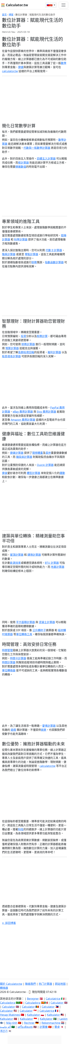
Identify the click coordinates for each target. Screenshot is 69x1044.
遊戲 (13, 730)
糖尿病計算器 (24, 457)
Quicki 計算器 (45, 465)
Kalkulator (33, 1015)
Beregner (33, 998)
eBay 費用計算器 (23, 411)
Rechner (29, 1023)
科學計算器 (20, 239)
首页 (4, 14)
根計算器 (23, 162)
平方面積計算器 (25, 622)
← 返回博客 (9, 923)
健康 (20, 67)
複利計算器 (54, 352)
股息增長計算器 (11, 356)
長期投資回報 (26, 352)
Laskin (63, 1019)
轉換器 (4, 988)
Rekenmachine (51, 1023)
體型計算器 (33, 473)
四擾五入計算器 (46, 158)
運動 (62, 473)
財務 (34, 262)
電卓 (57, 1027)
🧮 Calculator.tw (14, 5)
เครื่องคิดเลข (25, 1027)
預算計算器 (12, 348)
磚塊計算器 (34, 555)
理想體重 (37, 453)
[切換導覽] (63, 5)
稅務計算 (42, 336)
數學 (63, 63)
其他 (48, 453)
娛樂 (43, 730)
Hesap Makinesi (10, 1015)
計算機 (44, 1027)
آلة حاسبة (5, 1027)
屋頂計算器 (16, 555)
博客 (11, 14)
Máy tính (11, 1023)
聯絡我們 (30, 984)
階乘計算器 (8, 254)
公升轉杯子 (39, 630)
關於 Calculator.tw (11, 984)
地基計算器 (57, 567)
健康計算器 (16, 453)
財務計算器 (28, 344)
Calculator (57, 1002)
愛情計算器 (49, 726)
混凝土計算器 (47, 622)
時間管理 (7, 650)
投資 (23, 336)
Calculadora (7, 1002)
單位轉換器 (8, 670)
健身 (4, 473)
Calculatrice (47, 1011)
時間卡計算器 (18, 658)
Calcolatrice (53, 998)
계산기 (4, 1031)
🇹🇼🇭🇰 (50, 5)
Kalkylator (46, 1019)
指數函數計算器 (54, 262)
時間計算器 (8, 662)
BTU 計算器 (52, 563)
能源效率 (15, 563)
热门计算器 (45, 984)
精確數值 (20, 166)
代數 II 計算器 (54, 250)
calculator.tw (10, 71)
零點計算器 (31, 254)
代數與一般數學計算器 (36, 148)
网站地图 (60, 984)
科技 (20, 829)
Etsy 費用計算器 (46, 411)
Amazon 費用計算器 (23, 420)
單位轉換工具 (24, 634)
